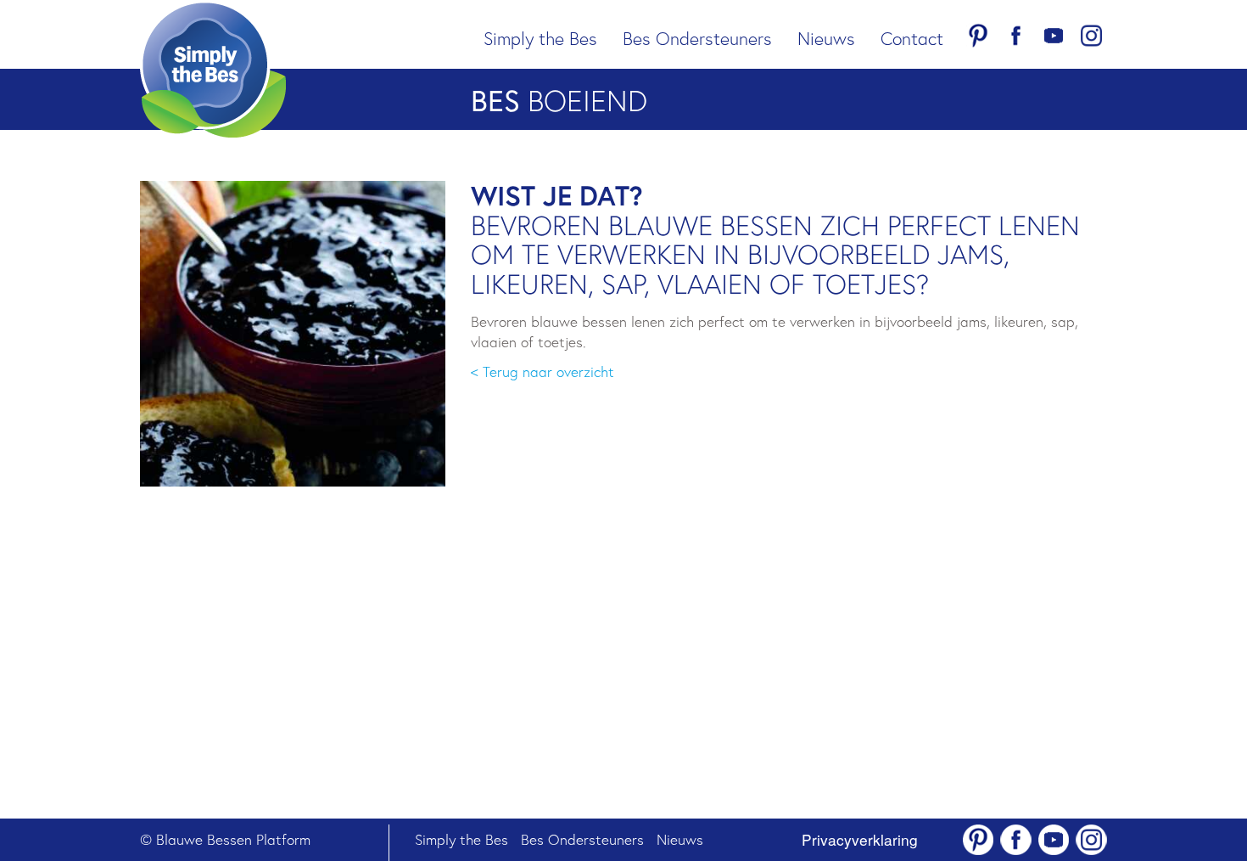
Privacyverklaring (860, 839)
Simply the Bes (540, 38)
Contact (912, 38)
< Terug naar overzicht (542, 371)
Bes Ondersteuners (697, 38)
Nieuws (826, 38)
